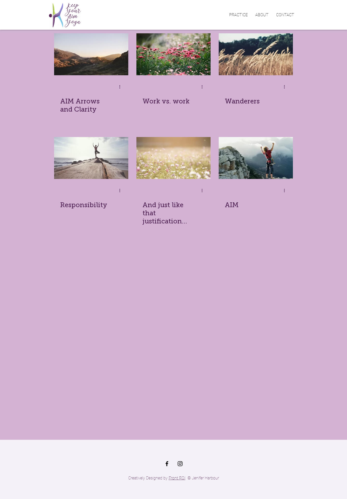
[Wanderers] (256, 54)
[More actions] (121, 87)
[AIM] (256, 158)
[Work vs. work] (173, 54)
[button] (238, 15)
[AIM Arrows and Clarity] (91, 54)
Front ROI (177, 478)
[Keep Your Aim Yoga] (180, 463)
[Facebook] (167, 463)
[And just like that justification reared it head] (173, 158)
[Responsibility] (91, 158)
